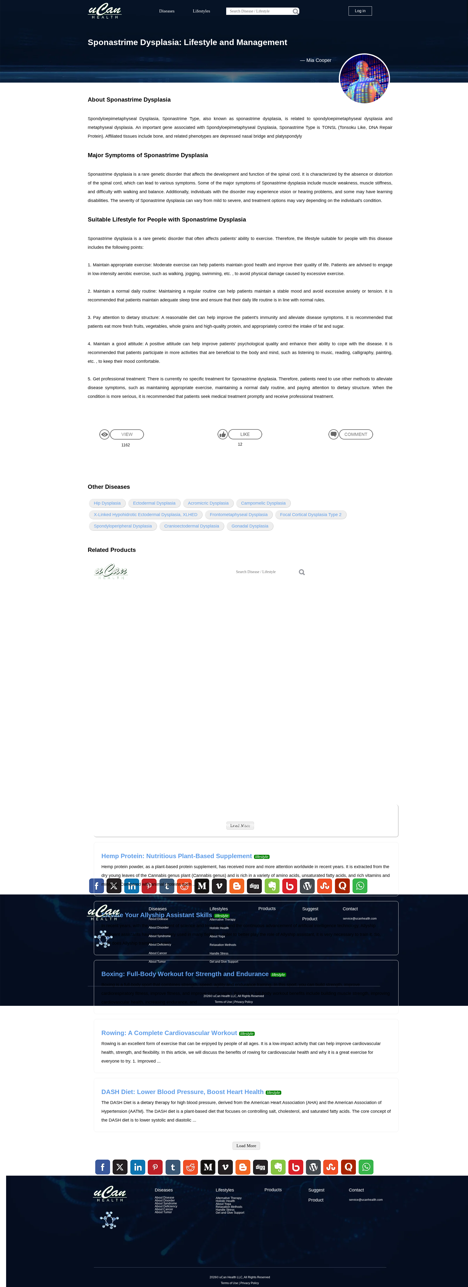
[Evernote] (278, 1167)
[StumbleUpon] (331, 1175)
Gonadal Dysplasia (250, 526)
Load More (246, 1145)
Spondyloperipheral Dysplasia (123, 526)
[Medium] (208, 1175)
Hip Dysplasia (107, 503)
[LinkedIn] (138, 1167)
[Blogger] (243, 1175)
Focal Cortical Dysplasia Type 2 (310, 514)
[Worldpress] (313, 1175)
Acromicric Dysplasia (208, 503)
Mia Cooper (319, 60)
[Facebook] (103, 1167)
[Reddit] (190, 1175)
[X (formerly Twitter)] (120, 1175)
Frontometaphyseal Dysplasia (239, 514)
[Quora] (348, 1175)
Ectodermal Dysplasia (154, 503)
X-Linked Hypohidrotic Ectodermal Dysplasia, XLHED (145, 514)
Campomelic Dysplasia (263, 503)
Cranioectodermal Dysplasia (191, 526)
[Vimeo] (226, 1167)
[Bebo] (295, 1175)
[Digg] (260, 1175)
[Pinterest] (155, 1167)
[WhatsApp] (365, 1175)
